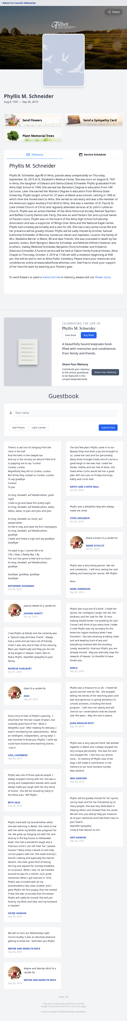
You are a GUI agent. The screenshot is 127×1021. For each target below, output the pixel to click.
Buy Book (89, 335)
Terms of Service (72, 1006)
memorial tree (51, 277)
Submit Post (108, 427)
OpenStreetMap (67, 1011)
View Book (70, 335)
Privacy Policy (54, 1006)
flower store (103, 277)
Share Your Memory (105, 372)
